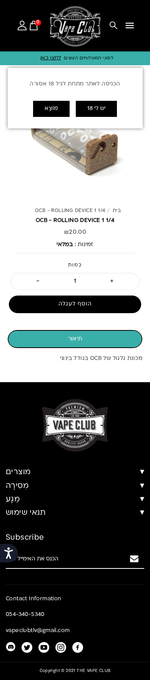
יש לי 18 (96, 108)
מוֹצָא (51, 108)
